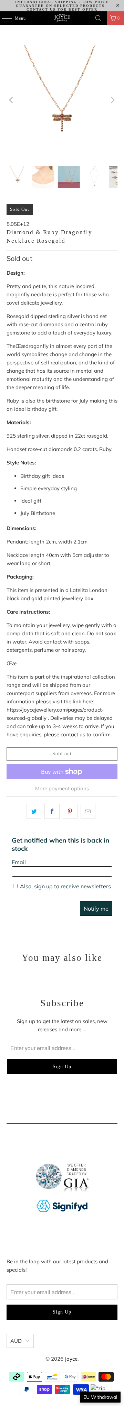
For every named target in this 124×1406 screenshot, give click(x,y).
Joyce (71, 1358)
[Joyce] (62, 18)
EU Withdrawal (100, 1397)
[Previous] (11, 100)
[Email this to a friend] (88, 811)
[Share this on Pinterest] (70, 811)
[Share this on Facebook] (51, 811)
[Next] (112, 100)
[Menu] (3, 18)
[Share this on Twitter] (34, 811)
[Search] (98, 18)
